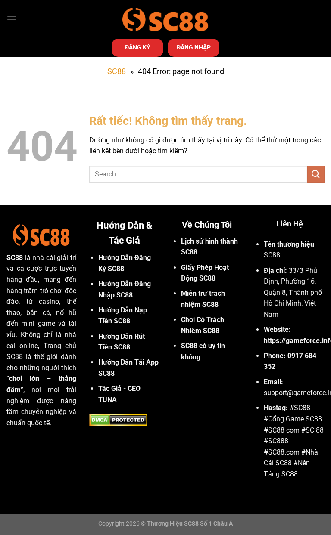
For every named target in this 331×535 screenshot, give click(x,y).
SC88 (116, 71)
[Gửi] (316, 174)
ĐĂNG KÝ (137, 47)
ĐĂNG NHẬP (194, 47)
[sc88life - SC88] (165, 19)
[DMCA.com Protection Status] (118, 419)
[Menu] (11, 19)
